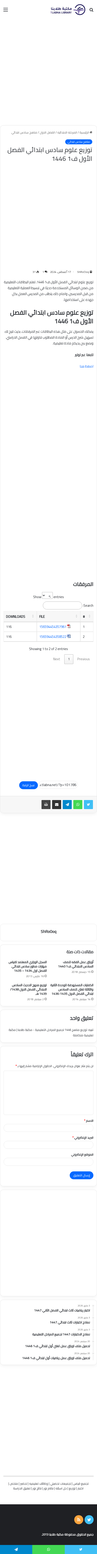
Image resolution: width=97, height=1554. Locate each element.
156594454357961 (52, 626)
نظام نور (48, 1488)
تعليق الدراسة (21, 1488)
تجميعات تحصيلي (60, 1483)
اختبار (80, 1488)
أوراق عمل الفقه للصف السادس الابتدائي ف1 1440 (75, 964)
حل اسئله (61, 1488)
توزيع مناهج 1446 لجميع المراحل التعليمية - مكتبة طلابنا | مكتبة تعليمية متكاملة (51, 1032)
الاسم (88, 1120)
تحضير (23, 1483)
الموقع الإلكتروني (82, 1154)
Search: (88, 605)
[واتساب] (77, 804)
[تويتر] (88, 804)
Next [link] (56, 659)
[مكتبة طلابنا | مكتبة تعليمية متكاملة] (68, 9)
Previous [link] (83, 659)
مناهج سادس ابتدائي (24, 132)
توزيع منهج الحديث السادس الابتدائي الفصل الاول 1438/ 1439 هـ (28, 989)
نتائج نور (37, 1488)
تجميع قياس (81, 1483)
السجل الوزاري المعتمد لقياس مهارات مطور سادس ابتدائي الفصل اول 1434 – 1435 (28, 966)
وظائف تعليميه (38, 1483)
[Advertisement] (48, 72)
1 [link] (69, 659)
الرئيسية (84, 132)
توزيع (72, 1488)
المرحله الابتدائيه (67, 132)
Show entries (48, 597)
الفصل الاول (47, 132)
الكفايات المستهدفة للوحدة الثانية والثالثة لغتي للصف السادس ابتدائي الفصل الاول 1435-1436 (71, 989)
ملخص (14, 1483)
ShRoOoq (83, 271)
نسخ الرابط (29, 785)
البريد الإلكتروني (82, 1137)
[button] (89, 616)
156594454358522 (52, 636)
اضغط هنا (86, 366)
